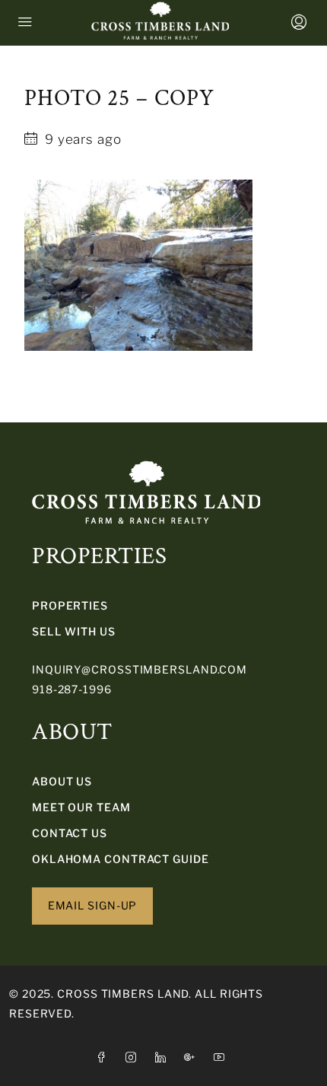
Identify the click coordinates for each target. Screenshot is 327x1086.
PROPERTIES (70, 605)
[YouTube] (222, 1057)
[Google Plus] (193, 1057)
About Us (62, 781)
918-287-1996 (72, 689)
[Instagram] (134, 1057)
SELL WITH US (74, 631)
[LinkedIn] (164, 1057)
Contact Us (69, 832)
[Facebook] (104, 1057)
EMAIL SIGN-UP (93, 905)
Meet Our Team (81, 807)
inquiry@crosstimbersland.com (139, 669)
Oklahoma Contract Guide (120, 858)
